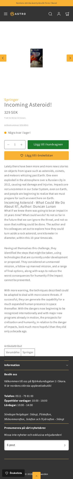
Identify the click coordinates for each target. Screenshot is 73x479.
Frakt (6, 118)
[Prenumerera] (65, 445)
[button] (5, 14)
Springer (11, 100)
